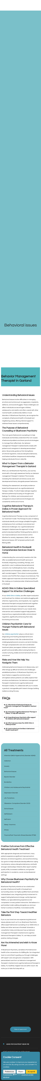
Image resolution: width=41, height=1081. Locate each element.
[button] (20, 706)
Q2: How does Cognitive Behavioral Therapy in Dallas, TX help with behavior (21, 712)
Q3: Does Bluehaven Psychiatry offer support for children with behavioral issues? (21, 718)
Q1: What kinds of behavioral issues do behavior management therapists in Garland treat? (20, 706)
